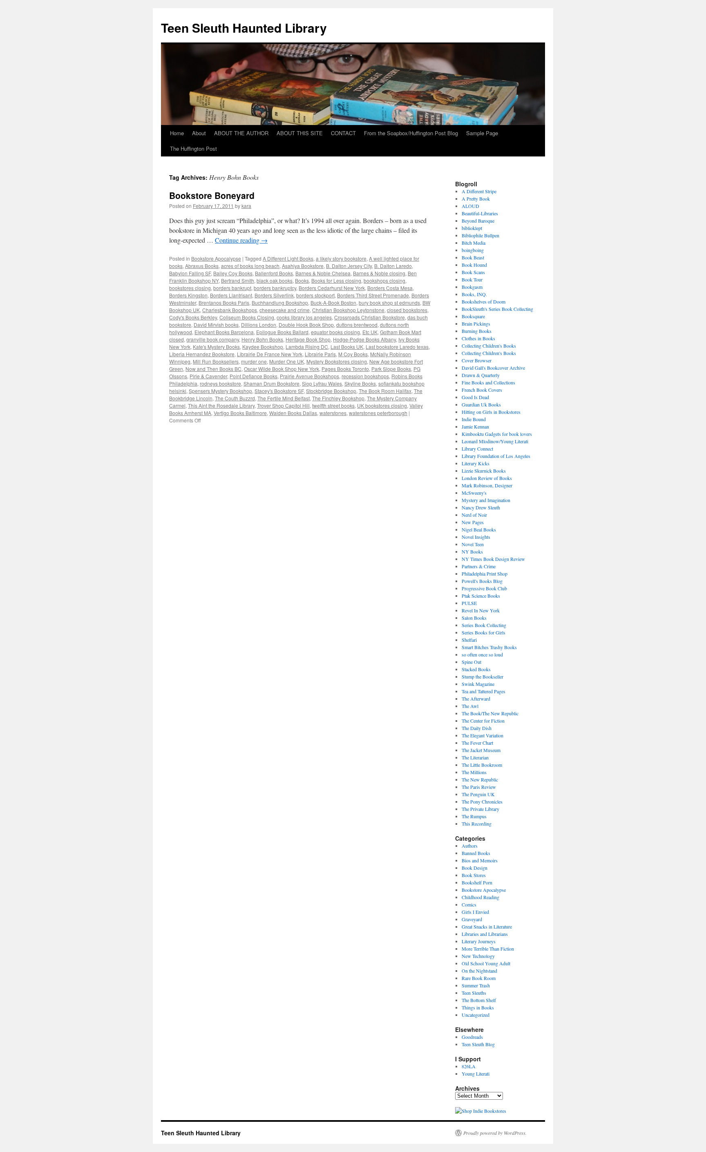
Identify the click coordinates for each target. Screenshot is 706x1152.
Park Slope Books (391, 368)
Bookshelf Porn (477, 882)
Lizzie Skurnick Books (484, 470)
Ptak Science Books (481, 595)
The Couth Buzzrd (235, 398)
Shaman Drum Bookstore (271, 383)
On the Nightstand (479, 970)
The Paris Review (479, 787)
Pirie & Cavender (208, 376)
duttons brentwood (357, 324)
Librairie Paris (320, 354)
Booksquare (473, 316)
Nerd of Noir (474, 514)
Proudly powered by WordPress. (495, 1133)
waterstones (332, 412)
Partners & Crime (479, 566)
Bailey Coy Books (232, 273)
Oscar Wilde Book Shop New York (281, 368)
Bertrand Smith (237, 280)
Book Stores (474, 875)
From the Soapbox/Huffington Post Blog (411, 133)
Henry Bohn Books (262, 339)
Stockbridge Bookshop (331, 390)
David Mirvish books (216, 324)
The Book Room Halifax (385, 390)
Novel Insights (476, 537)
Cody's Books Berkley (193, 317)
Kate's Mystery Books (216, 346)
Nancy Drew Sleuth (481, 507)
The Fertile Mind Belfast (283, 398)
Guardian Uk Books (481, 404)
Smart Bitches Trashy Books (489, 647)
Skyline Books (360, 383)
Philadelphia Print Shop (484, 573)
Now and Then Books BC (213, 368)
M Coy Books (353, 354)
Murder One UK (286, 361)
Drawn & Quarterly (481, 375)
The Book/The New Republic (490, 713)
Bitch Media (473, 242)
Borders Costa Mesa (390, 287)
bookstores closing (190, 287)
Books (302, 280)
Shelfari (469, 639)
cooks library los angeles (304, 317)
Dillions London (258, 324)
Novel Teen (473, 544)
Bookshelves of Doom (483, 301)
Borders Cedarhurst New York (332, 287)
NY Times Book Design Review (493, 559)
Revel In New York (481, 610)
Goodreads (472, 1037)
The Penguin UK (478, 794)
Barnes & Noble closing (379, 273)
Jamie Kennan (475, 426)
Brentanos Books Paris (224, 302)
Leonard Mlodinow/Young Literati (495, 441)
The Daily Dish (477, 728)
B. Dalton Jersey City (349, 265)
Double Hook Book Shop (306, 324)
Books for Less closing (336, 280)
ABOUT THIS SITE (300, 133)
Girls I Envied (475, 912)
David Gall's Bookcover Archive (493, 367)
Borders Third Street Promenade (373, 295)
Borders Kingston (188, 295)
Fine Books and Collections (488, 382)
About (199, 133)
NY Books (472, 551)
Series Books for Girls (483, 632)
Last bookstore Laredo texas (397, 346)
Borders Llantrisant (231, 295)
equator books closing (335, 331)
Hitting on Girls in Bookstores (491, 412)
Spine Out (471, 662)
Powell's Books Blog (482, 581)
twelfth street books (333, 405)
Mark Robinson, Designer (487, 485)
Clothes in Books (478, 338)
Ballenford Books (274, 273)
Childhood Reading (480, 897)
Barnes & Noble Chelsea (323, 273)
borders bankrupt (232, 287)
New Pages (473, 522)
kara (246, 205)
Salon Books (474, 617)
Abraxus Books (202, 265)
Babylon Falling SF (190, 273)
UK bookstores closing (382, 405)
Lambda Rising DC (307, 346)
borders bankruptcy (275, 287)
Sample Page (482, 133)
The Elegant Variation (482, 735)
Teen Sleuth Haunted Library (244, 27)
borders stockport (315, 295)
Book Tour (472, 279)
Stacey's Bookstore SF (279, 390)
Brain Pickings (476, 323)
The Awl (470, 706)
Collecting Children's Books (489, 345)
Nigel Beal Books (479, 529)
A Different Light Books (288, 258)
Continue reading (241, 240)
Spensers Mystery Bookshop (220, 390)
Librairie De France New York (269, 354)
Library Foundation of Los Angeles (496, 456)
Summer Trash (476, 985)
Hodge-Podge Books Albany (364, 339)
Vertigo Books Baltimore (240, 412)
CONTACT (343, 133)
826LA (469, 1066)
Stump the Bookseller (482, 676)
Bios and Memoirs (480, 860)
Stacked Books (476, 669)
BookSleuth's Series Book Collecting (497, 309)
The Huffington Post (193, 148)
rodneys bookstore (220, 383)
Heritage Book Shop (308, 339)
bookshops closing (384, 280)
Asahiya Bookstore (303, 265)
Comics (469, 904)
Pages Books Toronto (345, 368)
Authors (470, 845)
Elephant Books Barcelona (224, 331)
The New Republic (480, 779)
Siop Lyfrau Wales (322, 383)
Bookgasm (472, 287)
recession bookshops (365, 376)
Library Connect (477, 448)
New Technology (478, 956)
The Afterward (476, 698)
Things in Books (478, 1007)
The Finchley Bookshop (338, 398)
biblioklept (472, 228)
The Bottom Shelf (479, 1000)
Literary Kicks (475, 463)
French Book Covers (482, 389)
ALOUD (470, 206)
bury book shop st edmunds (389, 302)
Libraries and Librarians (485, 934)
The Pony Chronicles (482, 801)
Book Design (474, 867)
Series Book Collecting (484, 625)
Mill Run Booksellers (216, 361)
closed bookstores (407, 309)
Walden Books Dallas (293, 412)
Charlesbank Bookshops (229, 309)
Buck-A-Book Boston (333, 302)
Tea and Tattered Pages (483, 691)
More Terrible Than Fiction (488, 948)
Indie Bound (474, 419)
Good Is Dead (475, 397)
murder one (254, 361)
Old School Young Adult (486, 963)
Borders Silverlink (274, 295)
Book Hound (474, 264)
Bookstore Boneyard (212, 195)
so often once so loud (482, 654)
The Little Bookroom (482, 764)
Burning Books (477, 331)
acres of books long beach (250, 265)
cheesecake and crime (284, 309)
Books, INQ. (474, 294)
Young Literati (475, 1073)
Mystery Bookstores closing (336, 361)
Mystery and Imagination (486, 500)
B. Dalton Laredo (393, 265)
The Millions (474, 772)
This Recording (477, 823)
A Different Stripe (479, 191)
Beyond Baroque (478, 220)
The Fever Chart (477, 742)
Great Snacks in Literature (487, 926)
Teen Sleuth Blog (478, 1044)
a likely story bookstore (341, 258)
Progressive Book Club (484, 588)
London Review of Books (487, 478)
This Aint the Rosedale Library (221, 405)
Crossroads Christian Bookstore (369, 317)
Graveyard (472, 919)
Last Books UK (347, 346)
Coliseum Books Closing (246, 317)
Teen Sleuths (474, 992)
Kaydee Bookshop (262, 346)
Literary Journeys (479, 941)
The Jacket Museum (481, 750)
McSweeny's (474, 492)
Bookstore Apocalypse (216, 258)
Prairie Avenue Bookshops (309, 376)
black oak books (275, 280)
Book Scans (473, 272)
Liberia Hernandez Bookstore (202, 354)
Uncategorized (475, 1014)
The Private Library (480, 809)
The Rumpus (474, 816)
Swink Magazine (478, 684)
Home (177, 133)
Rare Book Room (479, 978)
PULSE (469, 603)
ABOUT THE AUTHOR (241, 133)
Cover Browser (477, 360)
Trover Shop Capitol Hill (283, 405)
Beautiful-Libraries (480, 213)
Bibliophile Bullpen (480, 235)
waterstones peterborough (378, 412)
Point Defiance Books (253, 376)
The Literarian (475, 757)
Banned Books (476, 853)
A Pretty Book (476, 198)
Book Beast (473, 257)
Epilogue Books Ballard (282, 331)
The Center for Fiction (483, 720)
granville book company (212, 339)
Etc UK (370, 331)
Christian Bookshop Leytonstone (348, 309)
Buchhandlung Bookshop (280, 302)
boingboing (473, 250)
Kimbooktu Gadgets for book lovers (497, 434)
